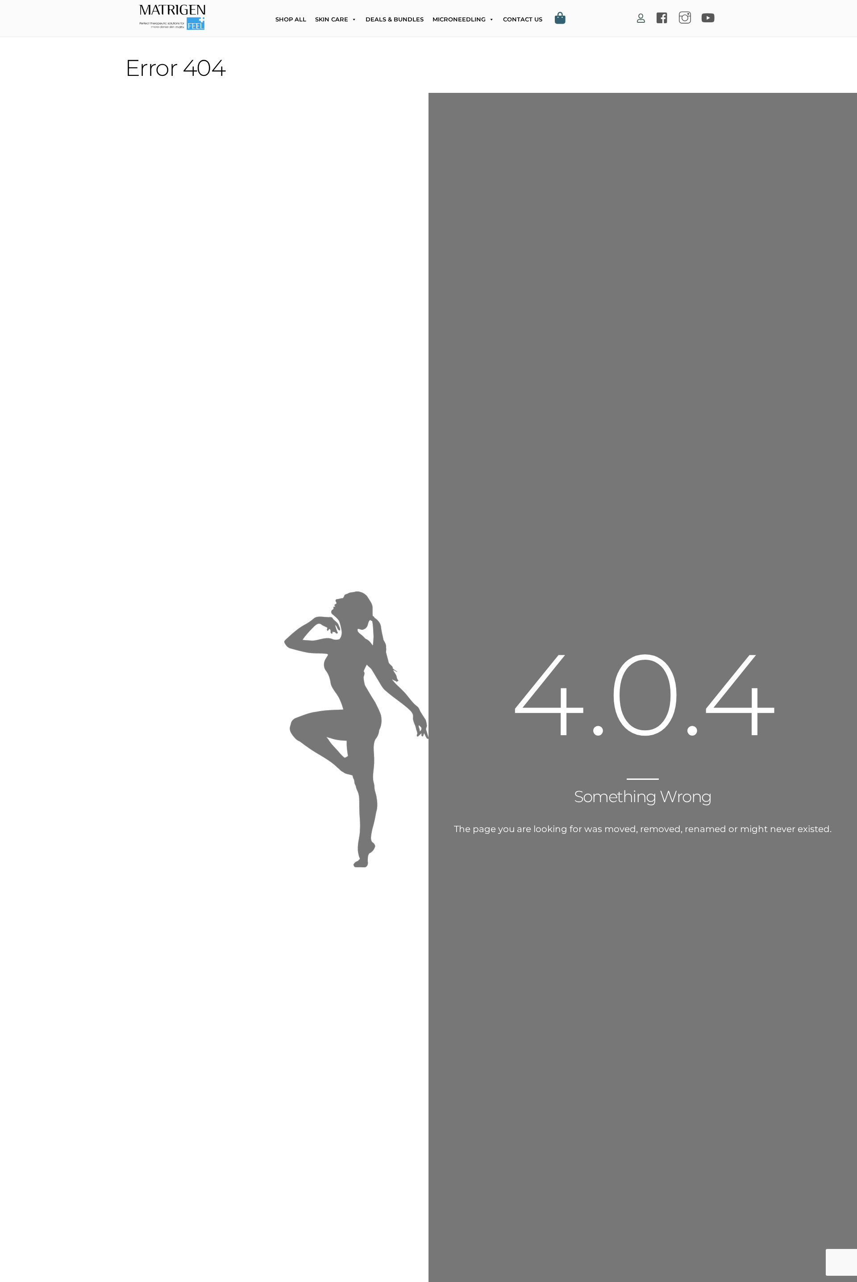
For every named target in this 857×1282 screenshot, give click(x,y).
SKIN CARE (331, 19)
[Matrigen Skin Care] (171, 25)
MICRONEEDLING (459, 19)
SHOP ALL (290, 19)
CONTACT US (522, 19)
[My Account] (641, 18)
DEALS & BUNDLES (395, 19)
